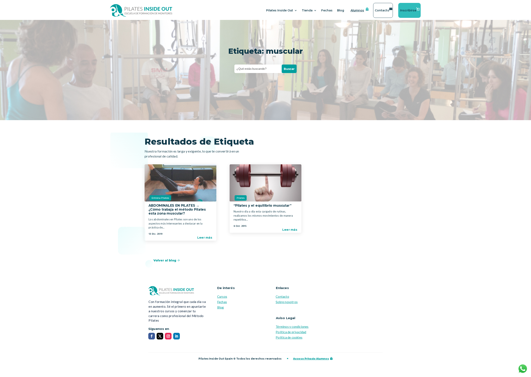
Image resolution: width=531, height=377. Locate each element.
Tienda (307, 10)
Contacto (382, 10)
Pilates (241, 197)
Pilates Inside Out (279, 10)
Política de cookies (289, 337)
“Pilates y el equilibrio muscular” (262, 205)
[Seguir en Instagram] (168, 336)
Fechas (326, 10)
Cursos (222, 296)
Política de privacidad (291, 332)
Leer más (204, 237)
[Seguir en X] (160, 336)
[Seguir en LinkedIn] (176, 336)
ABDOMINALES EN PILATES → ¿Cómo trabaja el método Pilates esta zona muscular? (177, 209)
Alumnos (357, 10)
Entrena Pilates (160, 197)
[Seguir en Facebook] (151, 336)
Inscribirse (408, 10)
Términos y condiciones (292, 326)
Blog (340, 10)
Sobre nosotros (287, 302)
